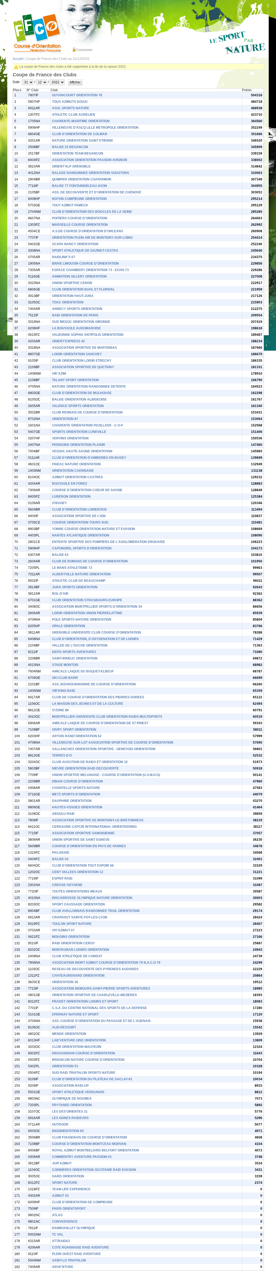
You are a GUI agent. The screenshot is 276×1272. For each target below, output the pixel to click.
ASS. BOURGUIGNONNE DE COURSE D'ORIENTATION (94, 684)
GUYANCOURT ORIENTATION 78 (77, 95)
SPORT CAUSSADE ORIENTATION (78, 904)
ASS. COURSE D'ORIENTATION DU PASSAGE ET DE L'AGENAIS (101, 1021)
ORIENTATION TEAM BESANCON (77, 153)
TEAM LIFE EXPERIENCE (71, 1189)
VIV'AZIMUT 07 (63, 930)
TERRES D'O (62, 755)
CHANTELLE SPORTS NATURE (76, 788)
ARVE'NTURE (62, 1267)
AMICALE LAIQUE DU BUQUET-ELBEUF (83, 671)
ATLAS (57, 1215)
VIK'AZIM (59, 373)
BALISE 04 (60, 859)
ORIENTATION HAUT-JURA (73, 296)
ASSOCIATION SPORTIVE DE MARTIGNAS (84, 348)
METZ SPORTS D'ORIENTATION (76, 794)
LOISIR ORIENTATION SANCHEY (77, 354)
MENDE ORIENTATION (69, 1034)
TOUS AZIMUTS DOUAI (69, 102)
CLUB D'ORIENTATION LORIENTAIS (79, 509)
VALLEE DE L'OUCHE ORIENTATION (80, 645)
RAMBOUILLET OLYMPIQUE (73, 1228)
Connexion (84, 50)
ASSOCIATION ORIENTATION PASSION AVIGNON (89, 160)
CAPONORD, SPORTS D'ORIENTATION (82, 548)
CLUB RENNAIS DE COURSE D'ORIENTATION (87, 412)
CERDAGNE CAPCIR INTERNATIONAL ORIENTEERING (94, 827)
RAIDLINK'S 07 (63, 257)
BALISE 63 (60, 555)
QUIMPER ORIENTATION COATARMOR (81, 179)
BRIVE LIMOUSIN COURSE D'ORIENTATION (85, 263)
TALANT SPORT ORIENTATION (75, 380)
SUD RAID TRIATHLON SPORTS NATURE (83, 1073)
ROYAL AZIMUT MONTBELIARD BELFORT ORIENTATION (95, 1150)
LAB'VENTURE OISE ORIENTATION (79, 1040)
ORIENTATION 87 (65, 419)
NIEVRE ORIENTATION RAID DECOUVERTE (85, 768)
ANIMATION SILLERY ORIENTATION (79, 276)
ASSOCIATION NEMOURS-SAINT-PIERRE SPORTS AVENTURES (101, 988)
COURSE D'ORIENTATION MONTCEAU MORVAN (89, 1144)
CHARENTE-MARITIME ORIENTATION (81, 121)
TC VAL (57, 1234)
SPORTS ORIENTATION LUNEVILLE (79, 432)
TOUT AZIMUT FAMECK (70, 205)
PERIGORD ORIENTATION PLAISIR (78, 445)
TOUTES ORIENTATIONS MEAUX (77, 891)
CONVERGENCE (65, 1221)
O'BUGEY (59, 503)
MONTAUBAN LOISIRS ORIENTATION (80, 950)
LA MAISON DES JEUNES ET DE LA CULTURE (87, 704)
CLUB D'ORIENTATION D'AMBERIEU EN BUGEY (89, 458)
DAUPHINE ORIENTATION (72, 801)
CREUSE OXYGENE (67, 885)
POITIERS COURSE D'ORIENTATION (79, 218)
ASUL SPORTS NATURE (70, 108)
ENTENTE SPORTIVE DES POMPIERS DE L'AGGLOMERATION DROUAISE (108, 542)
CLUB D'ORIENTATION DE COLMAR (79, 134)
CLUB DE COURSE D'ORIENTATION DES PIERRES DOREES (98, 697)
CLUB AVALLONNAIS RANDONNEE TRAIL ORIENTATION (96, 911)
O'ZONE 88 (60, 710)
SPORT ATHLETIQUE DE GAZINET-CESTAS (85, 250)
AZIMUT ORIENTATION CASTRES (77, 477)
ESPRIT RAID (62, 878)
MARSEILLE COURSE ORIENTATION (80, 225)
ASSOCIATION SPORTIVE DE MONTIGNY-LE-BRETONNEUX (97, 820)
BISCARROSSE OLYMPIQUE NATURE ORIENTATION (92, 898)
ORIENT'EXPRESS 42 (68, 341)
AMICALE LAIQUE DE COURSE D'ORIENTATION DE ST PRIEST (100, 723)
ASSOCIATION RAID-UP (70, 1086)
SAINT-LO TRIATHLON (69, 1260)
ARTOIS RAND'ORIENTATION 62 (77, 736)
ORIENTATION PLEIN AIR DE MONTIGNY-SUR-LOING (92, 238)
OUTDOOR (60, 1124)
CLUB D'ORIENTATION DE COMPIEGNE (82, 1202)
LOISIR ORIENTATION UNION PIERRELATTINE (87, 613)
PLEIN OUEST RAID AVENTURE (76, 1254)
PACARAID (60, 852)
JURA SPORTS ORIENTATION (75, 587)
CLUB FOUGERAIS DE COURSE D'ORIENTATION (89, 1137)
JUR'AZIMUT (62, 1163)
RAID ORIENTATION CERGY (73, 943)
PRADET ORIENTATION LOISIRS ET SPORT (85, 1001)
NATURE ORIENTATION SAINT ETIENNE (82, 140)
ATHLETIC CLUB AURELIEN (73, 115)
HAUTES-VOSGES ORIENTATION (77, 807)
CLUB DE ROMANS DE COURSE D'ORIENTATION (90, 561)
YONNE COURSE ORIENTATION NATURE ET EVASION (93, 529)
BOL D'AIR (60, 594)
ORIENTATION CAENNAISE (73, 471)
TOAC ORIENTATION (68, 302)
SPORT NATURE (64, 1183)
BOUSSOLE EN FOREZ (69, 483)
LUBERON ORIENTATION (71, 496)
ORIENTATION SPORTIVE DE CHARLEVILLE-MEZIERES (94, 995)
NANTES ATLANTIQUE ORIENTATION (80, 535)
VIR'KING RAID (63, 691)
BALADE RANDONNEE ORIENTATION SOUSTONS (90, 173)
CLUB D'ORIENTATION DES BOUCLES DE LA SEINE (92, 212)
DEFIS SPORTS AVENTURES (74, 652)
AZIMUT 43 (60, 1196)
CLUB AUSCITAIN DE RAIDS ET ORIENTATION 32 (90, 762)
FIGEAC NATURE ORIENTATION (76, 464)
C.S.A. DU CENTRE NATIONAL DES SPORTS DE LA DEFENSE (99, 1008)
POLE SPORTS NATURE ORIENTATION (81, 619)
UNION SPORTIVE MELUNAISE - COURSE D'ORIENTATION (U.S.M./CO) (106, 775)
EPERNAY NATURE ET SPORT (75, 1014)
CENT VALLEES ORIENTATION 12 (77, 872)
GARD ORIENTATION (68, 1176)
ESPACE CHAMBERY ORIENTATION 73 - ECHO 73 (90, 270)
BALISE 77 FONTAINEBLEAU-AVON (79, 186)
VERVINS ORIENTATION (70, 438)
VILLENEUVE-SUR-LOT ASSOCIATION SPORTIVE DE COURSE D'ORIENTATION (112, 742)
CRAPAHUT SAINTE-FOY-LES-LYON (79, 917)
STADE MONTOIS (65, 665)
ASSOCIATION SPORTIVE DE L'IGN (79, 516)
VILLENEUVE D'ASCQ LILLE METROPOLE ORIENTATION (95, 127)
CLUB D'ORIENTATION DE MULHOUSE (82, 393)
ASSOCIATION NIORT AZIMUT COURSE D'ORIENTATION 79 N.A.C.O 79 (106, 963)
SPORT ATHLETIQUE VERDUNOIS (78, 1092)
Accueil (18, 59)
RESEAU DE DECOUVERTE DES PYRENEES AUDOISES (95, 969)
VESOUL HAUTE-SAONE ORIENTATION (82, 451)
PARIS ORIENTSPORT (69, 1209)
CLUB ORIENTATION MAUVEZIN (76, 1047)
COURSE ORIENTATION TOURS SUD (80, 522)
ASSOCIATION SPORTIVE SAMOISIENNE (83, 833)
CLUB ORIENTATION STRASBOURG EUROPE (87, 600)
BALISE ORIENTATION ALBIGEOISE (79, 399)
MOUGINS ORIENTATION (71, 937)
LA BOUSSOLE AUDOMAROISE (76, 328)
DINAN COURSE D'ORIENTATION (77, 781)
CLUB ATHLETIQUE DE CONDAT (77, 956)
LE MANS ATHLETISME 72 (72, 568)
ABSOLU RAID (63, 814)
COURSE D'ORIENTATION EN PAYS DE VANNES (89, 846)
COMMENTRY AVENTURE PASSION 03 (82, 1157)
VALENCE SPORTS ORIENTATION (78, 406)
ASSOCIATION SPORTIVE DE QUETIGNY (83, 367)
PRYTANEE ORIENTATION (72, 1105)
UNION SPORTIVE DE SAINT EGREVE (81, 840)
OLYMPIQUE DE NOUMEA (72, 1098)
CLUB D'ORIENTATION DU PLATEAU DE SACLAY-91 (92, 1079)
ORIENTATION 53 (65, 1066)
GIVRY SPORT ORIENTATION (74, 729)
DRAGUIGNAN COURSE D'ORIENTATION (83, 1053)
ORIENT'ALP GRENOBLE (71, 166)
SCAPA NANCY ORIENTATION (75, 244)
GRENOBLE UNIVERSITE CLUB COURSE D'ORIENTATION (96, 632)
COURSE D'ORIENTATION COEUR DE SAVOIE (87, 490)
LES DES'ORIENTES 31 (70, 1111)
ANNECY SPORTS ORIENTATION (77, 309)
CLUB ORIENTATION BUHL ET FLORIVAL (83, 289)
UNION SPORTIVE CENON (72, 283)
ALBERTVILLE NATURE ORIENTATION (81, 574)
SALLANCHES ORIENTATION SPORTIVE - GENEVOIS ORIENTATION (104, 749)
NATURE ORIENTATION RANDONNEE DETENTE (89, 386)
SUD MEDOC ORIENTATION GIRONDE (81, 322)
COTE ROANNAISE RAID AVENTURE (80, 1247)
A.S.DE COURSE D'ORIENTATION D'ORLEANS (87, 231)
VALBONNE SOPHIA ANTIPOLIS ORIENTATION (87, 335)
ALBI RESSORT (64, 1027)
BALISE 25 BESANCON (70, 147)
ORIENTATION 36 (65, 982)
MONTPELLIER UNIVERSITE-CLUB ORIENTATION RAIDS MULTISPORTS (107, 717)
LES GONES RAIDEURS (70, 1118)
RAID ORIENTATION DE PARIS (75, 315)
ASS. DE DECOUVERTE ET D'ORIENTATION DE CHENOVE (96, 192)
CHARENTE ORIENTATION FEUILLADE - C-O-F (87, 425)
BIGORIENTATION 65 (68, 1131)
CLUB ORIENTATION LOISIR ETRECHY (81, 361)
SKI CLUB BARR (65, 678)
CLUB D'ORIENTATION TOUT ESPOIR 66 (83, 865)
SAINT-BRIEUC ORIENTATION (75, 658)
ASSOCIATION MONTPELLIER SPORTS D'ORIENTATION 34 (97, 606)
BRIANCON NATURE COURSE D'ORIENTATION (88, 1060)
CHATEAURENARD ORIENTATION (78, 975)
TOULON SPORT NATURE (72, 924)
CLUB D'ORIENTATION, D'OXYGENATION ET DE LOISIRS (95, 639)
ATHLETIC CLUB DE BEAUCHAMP (78, 581)
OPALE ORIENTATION (68, 626)
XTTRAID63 (61, 1241)
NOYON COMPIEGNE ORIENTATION (79, 199)
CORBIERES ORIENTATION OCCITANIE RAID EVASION (94, 1170)
